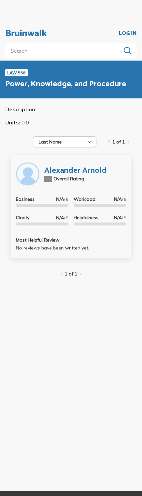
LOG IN (128, 33)
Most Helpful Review (37, 240)
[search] (64, 50)
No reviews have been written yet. (52, 248)
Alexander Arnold (75, 170)
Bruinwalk (26, 33)
